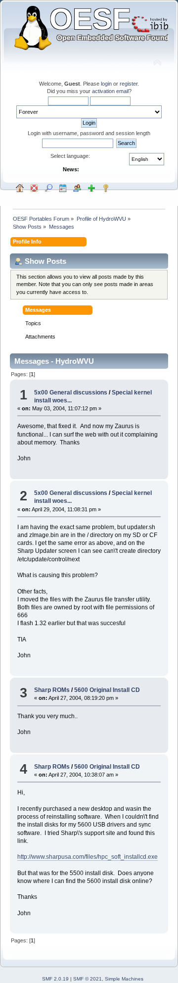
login (106, 84)
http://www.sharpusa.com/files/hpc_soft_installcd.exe (87, 856)
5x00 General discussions (70, 392)
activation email (110, 91)
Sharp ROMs (52, 690)
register (128, 84)
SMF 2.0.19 (55, 979)
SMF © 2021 (87, 979)
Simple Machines (124, 979)
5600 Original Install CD (107, 690)
